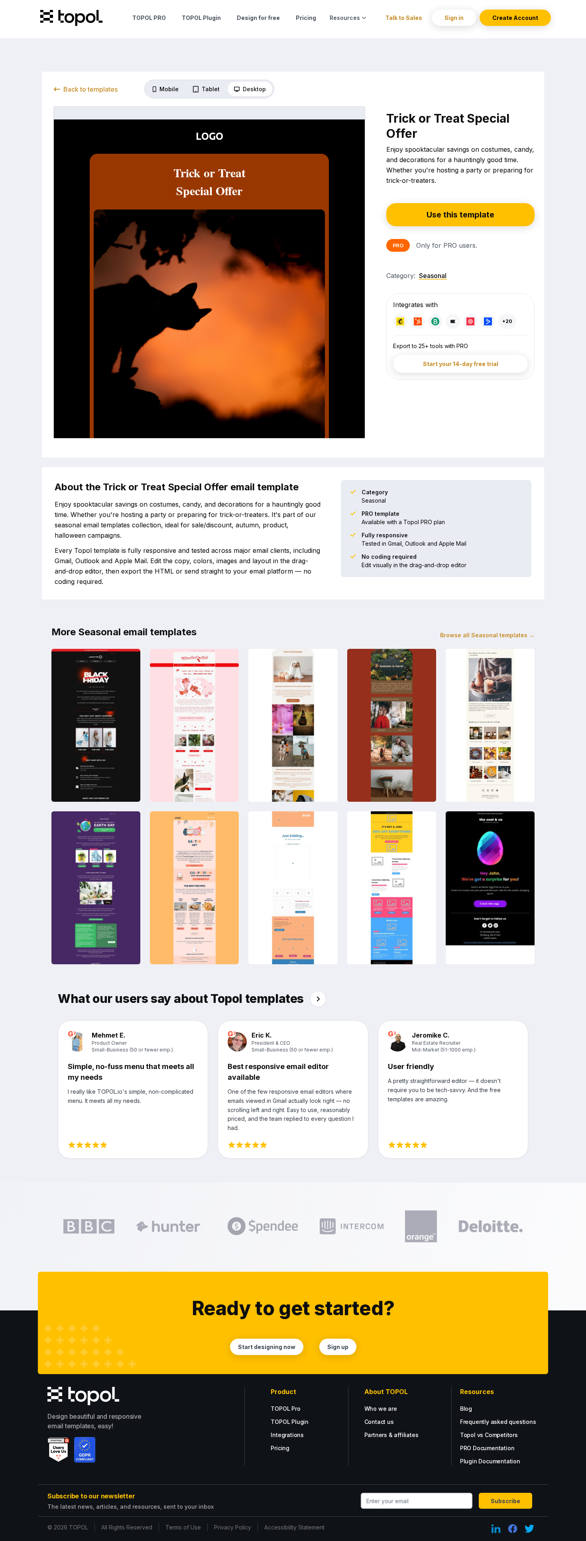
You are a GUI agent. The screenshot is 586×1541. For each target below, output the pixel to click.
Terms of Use (183, 1527)
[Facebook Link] (513, 1529)
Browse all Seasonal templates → (487, 635)
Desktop (254, 89)
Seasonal (432, 276)
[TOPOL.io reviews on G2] (58, 1450)
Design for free (258, 17)
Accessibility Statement (294, 1527)
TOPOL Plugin (201, 17)
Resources (345, 17)
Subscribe (505, 1501)
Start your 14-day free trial (460, 363)
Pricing (306, 17)
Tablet (211, 89)
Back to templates (90, 89)
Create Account (515, 17)
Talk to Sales (403, 17)
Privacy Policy (232, 1527)
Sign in (454, 17)
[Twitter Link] (529, 1529)
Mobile (169, 89)
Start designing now (266, 1346)
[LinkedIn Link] (496, 1529)
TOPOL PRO (149, 17)
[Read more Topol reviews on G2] (318, 999)
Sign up (337, 1346)
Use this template (460, 214)
